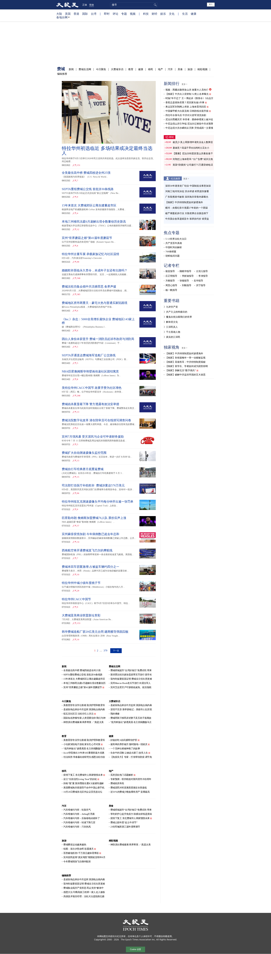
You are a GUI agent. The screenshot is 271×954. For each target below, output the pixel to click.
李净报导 (203, 276)
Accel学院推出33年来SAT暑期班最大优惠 (83, 753)
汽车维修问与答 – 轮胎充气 (77, 809)
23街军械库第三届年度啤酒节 (125, 826)
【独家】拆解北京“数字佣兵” (180, 370)
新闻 (71, 69)
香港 (76, 14)
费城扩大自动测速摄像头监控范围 (84, 452)
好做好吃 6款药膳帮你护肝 (123, 740)
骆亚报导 (170, 271)
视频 (133, 14)
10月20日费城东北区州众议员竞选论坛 (82, 792)
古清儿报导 (202, 271)
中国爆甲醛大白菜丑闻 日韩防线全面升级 (186, 111)
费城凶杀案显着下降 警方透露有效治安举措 (90, 404)
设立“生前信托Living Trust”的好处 (80, 779)
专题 (124, 14)
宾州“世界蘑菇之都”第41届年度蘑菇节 (87, 238)
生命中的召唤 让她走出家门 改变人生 (129, 753)
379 (105, 650)
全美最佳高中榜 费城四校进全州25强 (86, 172)
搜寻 (154, 5)
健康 (193, 14)
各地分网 (62, 17)
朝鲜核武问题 (172, 256)
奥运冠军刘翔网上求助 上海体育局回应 (185, 106)
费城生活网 (85, 69)
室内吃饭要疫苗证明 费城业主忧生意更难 (131, 679)
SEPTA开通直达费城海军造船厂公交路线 (89, 355)
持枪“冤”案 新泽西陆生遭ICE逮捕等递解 (83, 783)
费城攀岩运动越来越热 (74, 844)
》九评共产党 (171, 307)
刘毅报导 (186, 285)
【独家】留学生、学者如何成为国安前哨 (186, 366)
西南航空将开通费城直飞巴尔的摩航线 (87, 550)
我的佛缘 (115, 713)
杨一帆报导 (171, 290)
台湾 (93, 14)
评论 (115, 14)
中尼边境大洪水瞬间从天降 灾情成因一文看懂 (189, 128)
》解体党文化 (171, 322)
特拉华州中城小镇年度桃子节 (81, 583)
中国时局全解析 (173, 247)
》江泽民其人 (171, 327)
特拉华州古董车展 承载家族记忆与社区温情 (90, 254)
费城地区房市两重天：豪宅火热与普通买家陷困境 (94, 303)
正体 (84, 4)
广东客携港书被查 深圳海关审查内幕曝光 (186, 197)
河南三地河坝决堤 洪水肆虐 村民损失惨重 (187, 191)
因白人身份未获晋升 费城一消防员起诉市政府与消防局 (98, 339)
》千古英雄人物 (172, 332)
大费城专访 (117, 69)
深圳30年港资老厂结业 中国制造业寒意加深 (188, 186)
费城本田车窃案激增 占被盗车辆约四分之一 (90, 566)
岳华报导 (198, 280)
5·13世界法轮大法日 (175, 239)
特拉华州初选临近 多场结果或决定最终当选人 (107, 151)
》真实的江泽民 (172, 337)
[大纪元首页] (67, 4)
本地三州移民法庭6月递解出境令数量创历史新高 (94, 221)
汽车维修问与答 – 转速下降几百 (79, 822)
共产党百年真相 (173, 243)
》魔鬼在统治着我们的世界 (178, 317)
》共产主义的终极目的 (175, 312)
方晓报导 (170, 280)
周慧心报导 (171, 285)
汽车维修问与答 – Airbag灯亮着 (79, 814)
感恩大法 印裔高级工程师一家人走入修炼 (84, 892)
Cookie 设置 (135, 949)
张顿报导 (184, 280)
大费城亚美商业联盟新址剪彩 (81, 615)
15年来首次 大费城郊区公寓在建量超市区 (89, 205)
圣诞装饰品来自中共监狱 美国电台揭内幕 (84, 709)
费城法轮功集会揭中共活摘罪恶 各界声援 (89, 286)
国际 (85, 14)
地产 (160, 69)
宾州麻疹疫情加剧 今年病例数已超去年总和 (90, 534)
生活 (185, 14)
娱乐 (163, 14)
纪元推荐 (175, 178)
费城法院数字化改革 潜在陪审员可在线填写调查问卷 (96, 420)
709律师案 (170, 251)
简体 (91, 4)
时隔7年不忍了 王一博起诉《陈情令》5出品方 (189, 98)
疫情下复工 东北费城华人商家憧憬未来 (83, 775)
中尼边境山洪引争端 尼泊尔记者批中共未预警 (189, 123)
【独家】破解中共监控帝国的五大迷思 (185, 374)
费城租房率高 (117, 783)
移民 (150, 69)
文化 (172, 14)
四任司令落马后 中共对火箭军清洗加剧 (185, 115)
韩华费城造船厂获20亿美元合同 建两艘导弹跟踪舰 (95, 631)
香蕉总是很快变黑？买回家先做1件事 (184, 102)
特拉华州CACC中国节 (76, 599)
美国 (68, 14)
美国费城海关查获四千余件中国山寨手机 (83, 787)
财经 (154, 14)
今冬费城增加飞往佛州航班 (77, 861)
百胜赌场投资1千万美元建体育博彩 (81, 853)
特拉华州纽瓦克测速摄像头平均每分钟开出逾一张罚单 (97, 501)
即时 (107, 14)
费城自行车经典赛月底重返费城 (83, 469)
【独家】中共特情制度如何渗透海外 (184, 202)
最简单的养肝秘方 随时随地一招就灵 (128, 744)
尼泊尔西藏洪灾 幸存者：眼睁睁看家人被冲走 (189, 119)
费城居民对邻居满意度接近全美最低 (128, 787)
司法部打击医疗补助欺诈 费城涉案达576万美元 (93, 485)
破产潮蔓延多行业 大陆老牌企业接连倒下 (186, 213)
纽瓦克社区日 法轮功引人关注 (78, 713)
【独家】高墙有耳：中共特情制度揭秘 (185, 362)
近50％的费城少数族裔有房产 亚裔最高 (130, 792)
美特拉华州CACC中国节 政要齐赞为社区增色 (92, 387)
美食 (180, 69)
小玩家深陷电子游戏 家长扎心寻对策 (81, 744)
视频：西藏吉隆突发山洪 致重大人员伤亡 (186, 90)
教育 (130, 69)
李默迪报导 (188, 276)
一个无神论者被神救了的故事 (125, 748)
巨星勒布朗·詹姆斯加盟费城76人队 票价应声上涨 (94, 518)
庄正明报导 (171, 276)
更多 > (184, 84)
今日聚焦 (101, 69)
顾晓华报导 (185, 271)
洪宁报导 (200, 285)
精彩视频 (202, 69)
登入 (211, 4)
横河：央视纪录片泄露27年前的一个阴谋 (186, 208)
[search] (134, 5)
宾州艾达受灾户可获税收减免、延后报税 (130, 687)
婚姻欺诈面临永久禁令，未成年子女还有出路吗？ (94, 270)
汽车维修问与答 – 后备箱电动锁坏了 (81, 818)
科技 (146, 14)
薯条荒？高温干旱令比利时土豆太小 (191, 148)
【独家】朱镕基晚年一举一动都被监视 (185, 357)
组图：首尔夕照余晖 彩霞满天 (78, 849)
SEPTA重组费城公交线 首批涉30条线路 (88, 189)
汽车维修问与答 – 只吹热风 (77, 826)
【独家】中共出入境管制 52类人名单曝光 (187, 94)
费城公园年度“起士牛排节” (124, 822)
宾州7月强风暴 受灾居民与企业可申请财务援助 (93, 436)
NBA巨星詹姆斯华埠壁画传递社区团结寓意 (90, 371)
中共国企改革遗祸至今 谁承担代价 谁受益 (187, 219)
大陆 (59, 14)
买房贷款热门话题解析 (121, 775)
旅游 (190, 69)
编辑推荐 (62, 73)
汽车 (170, 69)
